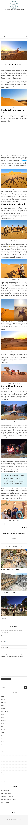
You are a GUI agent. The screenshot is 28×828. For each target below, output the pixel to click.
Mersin (2, 766)
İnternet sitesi (4, 647)
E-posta (3, 641)
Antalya (3, 699)
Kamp (13, 523)
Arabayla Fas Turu (5, 790)
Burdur (2, 714)
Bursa (2, 717)
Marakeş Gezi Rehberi (7, 616)
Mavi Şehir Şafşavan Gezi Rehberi (8, 799)
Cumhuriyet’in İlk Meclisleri (7, 796)
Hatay (2, 735)
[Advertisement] (14, 24)
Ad (2, 635)
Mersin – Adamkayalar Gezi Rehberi (10, 569)
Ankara (2, 696)
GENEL (2, 732)
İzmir (2, 744)
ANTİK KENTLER (5, 702)
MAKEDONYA (4, 760)
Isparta (3, 738)
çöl (2, 523)
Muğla (2, 769)
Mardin (2, 763)
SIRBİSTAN (3, 775)
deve (6, 523)
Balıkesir (3, 708)
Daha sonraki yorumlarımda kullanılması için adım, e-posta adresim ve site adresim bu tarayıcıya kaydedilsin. (14, 655)
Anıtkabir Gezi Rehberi (6, 793)
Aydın (2, 705)
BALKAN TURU (13, 819)
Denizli (2, 723)
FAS (14, 61)
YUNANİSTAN (4, 781)
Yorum (3, 659)
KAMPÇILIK (3, 747)
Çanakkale (3, 720)
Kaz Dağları (3, 754)
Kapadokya (3, 751)
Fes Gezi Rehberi (5, 802)
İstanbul (3, 741)
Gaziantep (3, 729)
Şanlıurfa (3, 772)
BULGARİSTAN (4, 711)
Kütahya (3, 757)
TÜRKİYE (3, 778)
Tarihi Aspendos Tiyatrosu (8, 592)
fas (9, 523)
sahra (17, 523)
